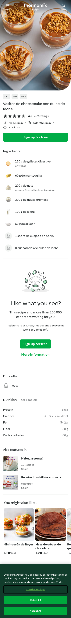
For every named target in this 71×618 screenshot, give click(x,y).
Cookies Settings (35, 589)
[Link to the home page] (35, 7)
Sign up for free (35, 137)
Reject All (35, 600)
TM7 (6, 96)
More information (35, 354)
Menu (7, 9)
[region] (35, 591)
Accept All (35, 611)
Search (63, 9)
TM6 (15, 96)
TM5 (23, 96)
